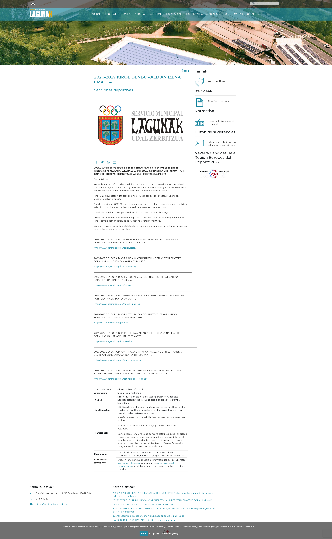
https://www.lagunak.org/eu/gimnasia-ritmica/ (117, 360)
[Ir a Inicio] (41, 13)
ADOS (143, 533)
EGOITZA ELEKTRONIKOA (118, 14)
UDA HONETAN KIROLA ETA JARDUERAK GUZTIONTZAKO (143, 504)
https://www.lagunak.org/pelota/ (111, 322)
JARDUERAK (155, 14)
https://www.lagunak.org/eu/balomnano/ (115, 266)
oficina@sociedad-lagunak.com (52, 504)
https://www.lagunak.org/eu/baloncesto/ (115, 248)
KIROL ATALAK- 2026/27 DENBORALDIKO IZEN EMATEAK (214, 14)
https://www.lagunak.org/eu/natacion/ (113, 341)
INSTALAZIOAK (174, 14)
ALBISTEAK (140, 14)
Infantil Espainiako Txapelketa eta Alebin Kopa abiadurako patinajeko (148, 516)
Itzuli (186, 71)
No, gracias (154, 534)
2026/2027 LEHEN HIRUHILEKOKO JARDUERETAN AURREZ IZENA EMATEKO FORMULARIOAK (162, 500)
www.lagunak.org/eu (129, 463)
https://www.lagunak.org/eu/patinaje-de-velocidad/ (120, 379)
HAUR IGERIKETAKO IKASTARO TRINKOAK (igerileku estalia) (144, 520)
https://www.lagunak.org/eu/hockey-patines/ (117, 304)
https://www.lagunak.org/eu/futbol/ (112, 285)
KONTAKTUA (252, 14)
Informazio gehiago (170, 533)
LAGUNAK (96, 14)
